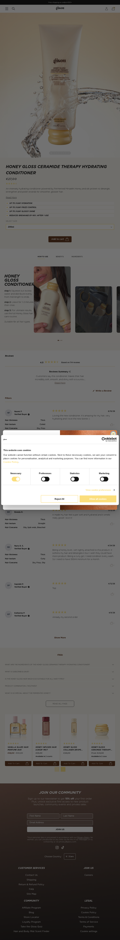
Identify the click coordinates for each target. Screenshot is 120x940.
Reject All (59, 499)
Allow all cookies (98, 499)
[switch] (45, 479)
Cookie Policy (10, 462)
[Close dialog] (113, 434)
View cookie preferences (98, 490)
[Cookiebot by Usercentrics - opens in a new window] (104, 439)
